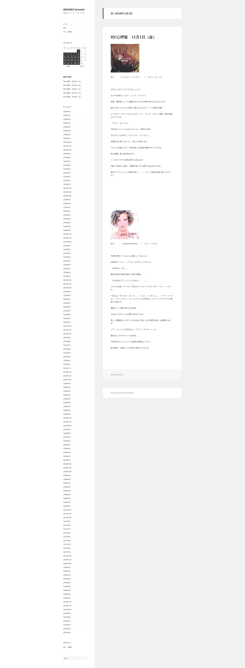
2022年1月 (67, 322)
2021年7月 (67, 345)
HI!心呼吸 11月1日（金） (134, 36)
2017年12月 (67, 510)
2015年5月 (67, 629)
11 (65, 57)
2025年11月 (67, 146)
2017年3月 (67, 544)
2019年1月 (67, 460)
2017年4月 (67, 540)
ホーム (65, 24)
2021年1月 (67, 368)
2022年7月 (67, 299)
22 (78, 60)
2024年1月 (67, 230)
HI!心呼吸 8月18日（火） (72, 97)
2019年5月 (67, 445)
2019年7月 (67, 437)
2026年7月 (67, 115)
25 (65, 63)
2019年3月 (67, 452)
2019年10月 (67, 426)
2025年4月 (67, 173)
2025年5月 (67, 169)
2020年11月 (67, 376)
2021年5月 (67, 353)
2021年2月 (67, 364)
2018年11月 (67, 468)
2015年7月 (67, 621)
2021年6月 (67, 349)
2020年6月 (67, 395)
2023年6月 (67, 257)
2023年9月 (67, 246)
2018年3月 (67, 498)
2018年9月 (67, 475)
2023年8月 (67, 249)
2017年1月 (67, 552)
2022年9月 (67, 292)
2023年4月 (67, 265)
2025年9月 (67, 154)
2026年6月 (67, 119)
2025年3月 (67, 177)
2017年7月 (67, 529)
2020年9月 (67, 383)
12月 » (82, 66)
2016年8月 (67, 571)
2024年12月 (67, 188)
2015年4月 (67, 632)
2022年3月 (67, 315)
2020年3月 (67, 406)
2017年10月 (67, 518)
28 (75, 63)
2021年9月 (67, 337)
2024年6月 (67, 211)
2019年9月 (67, 429)
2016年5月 (67, 583)
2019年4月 (67, 449)
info (64, 28)
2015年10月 (67, 609)
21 (75, 60)
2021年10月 (67, 334)
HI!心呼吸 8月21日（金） (72, 85)
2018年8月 (67, 479)
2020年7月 (67, 391)
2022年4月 (67, 311)
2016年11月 (67, 560)
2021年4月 (67, 357)
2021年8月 (67, 341)
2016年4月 (67, 586)
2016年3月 (67, 590)
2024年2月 (67, 226)
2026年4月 (67, 127)
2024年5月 (67, 215)
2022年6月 (67, 303)
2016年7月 (67, 575)
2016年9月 (67, 567)
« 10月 (68, 66)
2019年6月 (67, 441)
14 (75, 57)
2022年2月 (67, 318)
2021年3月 (67, 360)
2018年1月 (67, 506)
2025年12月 (67, 142)
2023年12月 (67, 234)
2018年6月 (67, 487)
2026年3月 (67, 131)
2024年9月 (67, 200)
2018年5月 (67, 491)
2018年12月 (67, 464)
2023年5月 (67, 261)
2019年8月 (67, 433)
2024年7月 (67, 207)
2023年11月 (67, 238)
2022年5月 (67, 307)
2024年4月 (67, 219)
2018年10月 (67, 472)
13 (72, 57)
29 (78, 63)
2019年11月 (67, 422)
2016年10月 (67, 563)
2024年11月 (67, 192)
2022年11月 (67, 284)
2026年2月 (67, 134)
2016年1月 (67, 598)
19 (68, 60)
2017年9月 (67, 521)
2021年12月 (67, 326)
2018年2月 (67, 502)
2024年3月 (67, 223)
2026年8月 (67, 112)
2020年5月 (67, 399)
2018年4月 (67, 495)
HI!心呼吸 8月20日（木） (72, 89)
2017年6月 (67, 533)
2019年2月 (67, 456)
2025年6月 (67, 165)
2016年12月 (67, 556)
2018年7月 (67, 483)
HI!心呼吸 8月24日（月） (72, 81)
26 (68, 63)
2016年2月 (67, 594)
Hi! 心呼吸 (67, 32)
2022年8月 (67, 295)
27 (72, 63)
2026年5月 (67, 123)
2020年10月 (67, 380)
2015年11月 (67, 606)
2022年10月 (67, 288)
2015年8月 (67, 617)
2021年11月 (67, 330)
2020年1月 (67, 414)
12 (68, 57)
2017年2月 (67, 548)
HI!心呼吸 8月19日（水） (72, 93)
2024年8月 (67, 203)
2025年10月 (67, 150)
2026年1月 (67, 138)
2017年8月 (67, 525)
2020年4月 (67, 403)
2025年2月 (67, 180)
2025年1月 (67, 184)
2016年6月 (67, 579)
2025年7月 (67, 161)
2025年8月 (67, 157)
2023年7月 (67, 253)
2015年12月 (67, 602)
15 (78, 57)
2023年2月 (67, 272)
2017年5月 (67, 537)
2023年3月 (67, 269)
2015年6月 (67, 625)
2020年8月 (67, 387)
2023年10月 (67, 242)
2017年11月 (67, 514)
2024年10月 (67, 196)
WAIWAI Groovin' (74, 9)
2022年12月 (67, 280)
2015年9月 (67, 613)
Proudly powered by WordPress (122, 393)
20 (72, 60)
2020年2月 (67, 410)
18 (65, 60)
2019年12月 (67, 418)
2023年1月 (67, 276)
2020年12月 (67, 372)
